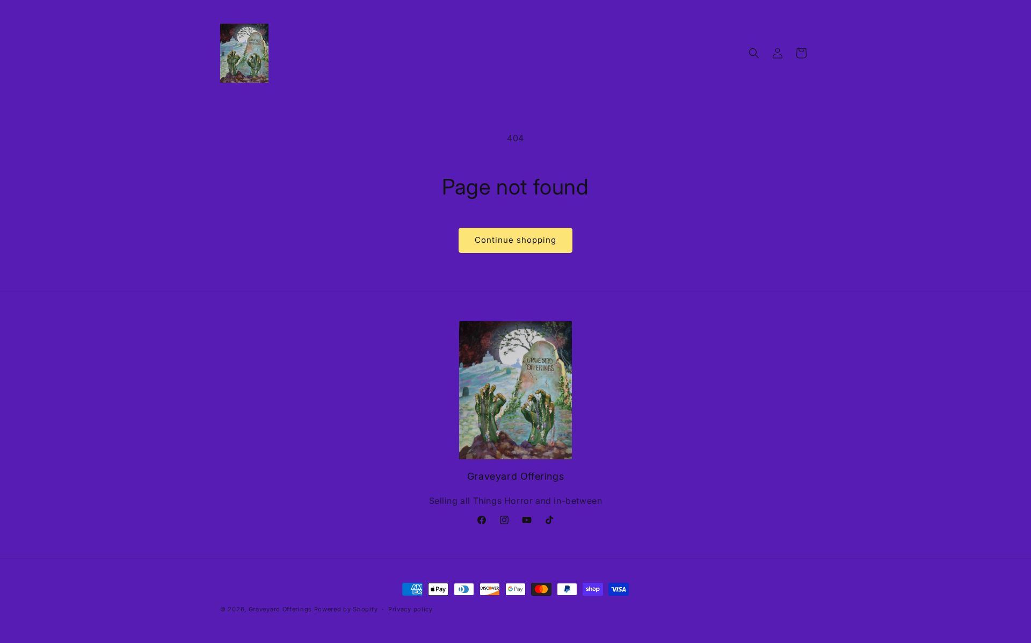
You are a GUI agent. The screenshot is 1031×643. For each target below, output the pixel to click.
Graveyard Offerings (280, 609)
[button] (754, 53)
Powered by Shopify (346, 609)
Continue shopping (515, 240)
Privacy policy (410, 609)
